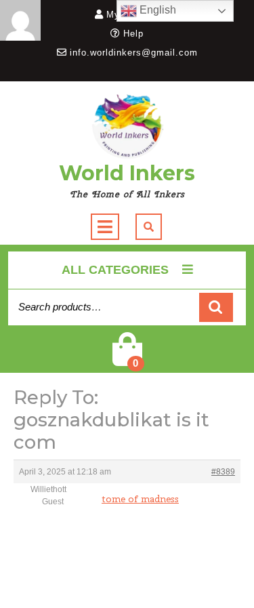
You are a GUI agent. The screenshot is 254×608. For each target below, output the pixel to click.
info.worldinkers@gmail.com (134, 52)
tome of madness (140, 499)
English (156, 10)
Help (133, 33)
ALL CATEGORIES (115, 270)
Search (216, 307)
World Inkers (127, 173)
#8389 (223, 472)
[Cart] (127, 358)
